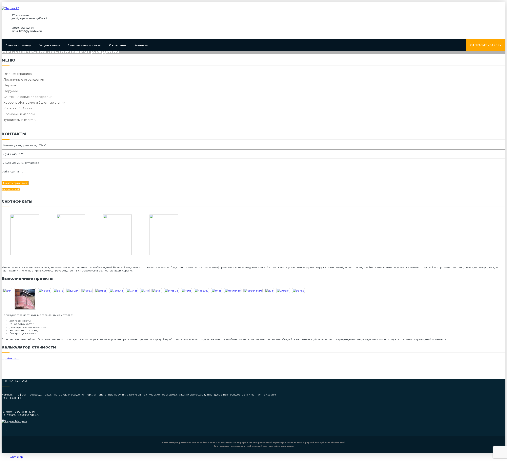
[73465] (132, 290)
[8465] (216, 290)
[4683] (87, 290)
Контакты (141, 45)
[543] (25, 299)
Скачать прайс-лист (15, 183)
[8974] (58, 290)
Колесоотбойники (18, 108)
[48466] (44, 290)
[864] (7, 290)
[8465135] (171, 290)
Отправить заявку (485, 45)
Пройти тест (10, 358)
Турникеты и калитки (20, 120)
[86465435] (232, 290)
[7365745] (116, 290)
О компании (118, 45)
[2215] (269, 290)
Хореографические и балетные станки (34, 102)
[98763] (298, 290)
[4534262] (201, 290)
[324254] (72, 290)
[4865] (186, 290)
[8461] (157, 290)
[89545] (101, 290)
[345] (145, 290)
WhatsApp (16, 456)
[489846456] (253, 290)
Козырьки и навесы (19, 114)
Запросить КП (11, 189)
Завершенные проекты (84, 45)
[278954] (283, 290)
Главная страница (18, 45)
